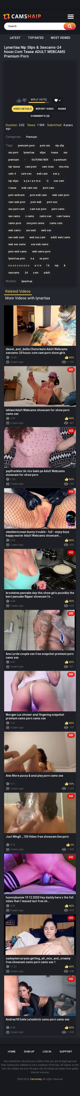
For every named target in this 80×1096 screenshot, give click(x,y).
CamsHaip (36, 1079)
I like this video (19, 100)
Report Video (45, 108)
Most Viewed (60, 37)
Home (11, 1051)
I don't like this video (24, 100)
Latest (15, 37)
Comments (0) (40, 116)
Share (62, 108)
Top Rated (35, 37)
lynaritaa (27, 281)
